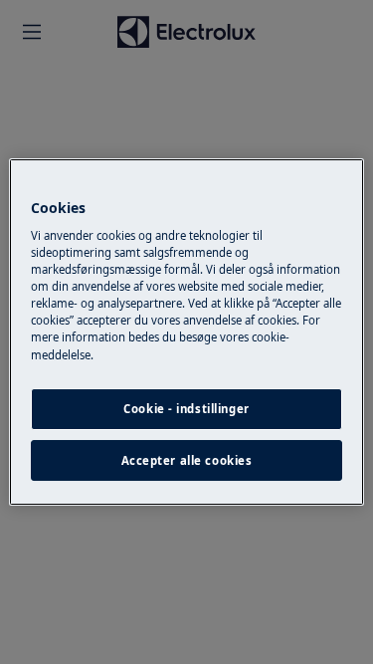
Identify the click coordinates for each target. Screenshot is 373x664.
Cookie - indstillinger (186, 408)
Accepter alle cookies (187, 460)
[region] (186, 332)
